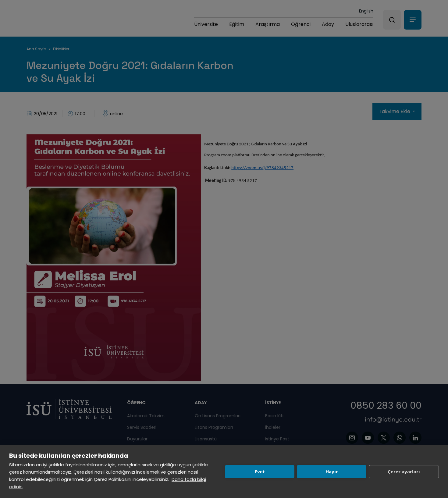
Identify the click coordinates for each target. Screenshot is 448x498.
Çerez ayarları (404, 471)
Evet (260, 471)
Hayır (331, 471)
